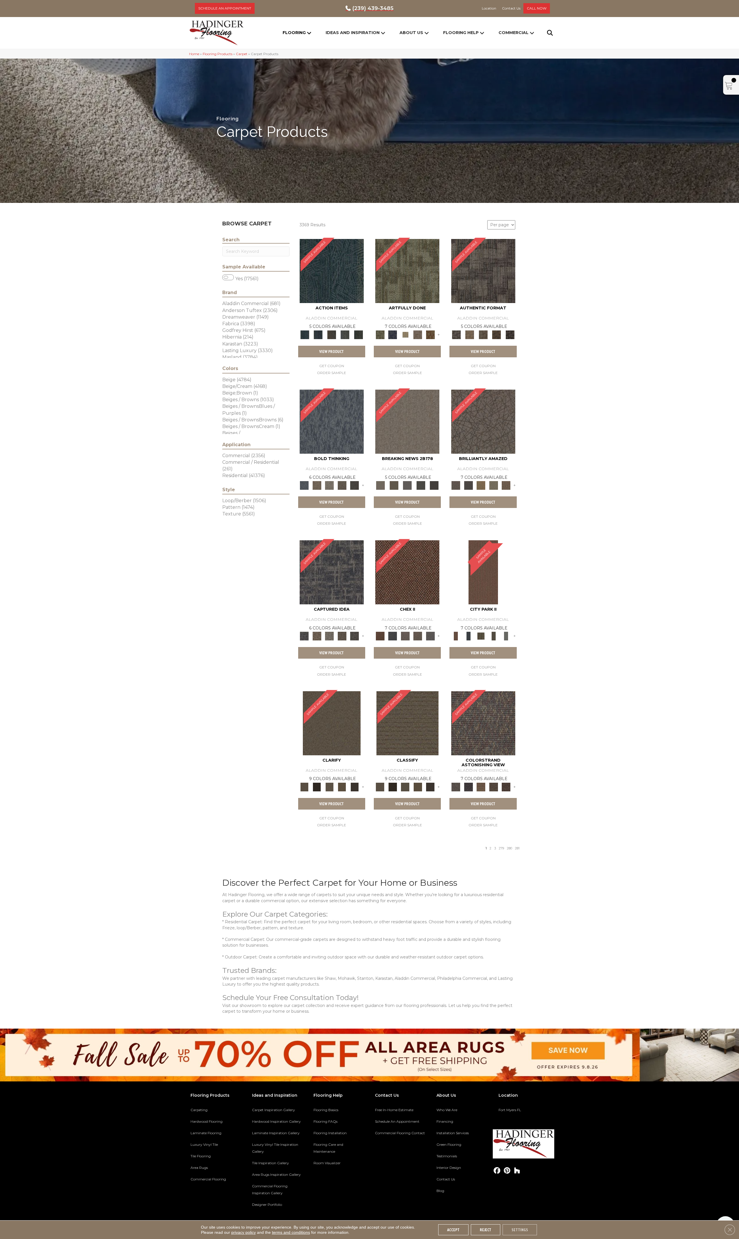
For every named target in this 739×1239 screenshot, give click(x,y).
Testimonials (446, 1156)
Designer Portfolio (267, 1204)
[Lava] (329, 485)
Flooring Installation (330, 1133)
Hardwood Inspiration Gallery (276, 1121)
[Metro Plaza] (417, 635)
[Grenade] (316, 485)
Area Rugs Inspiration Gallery (276, 1174)
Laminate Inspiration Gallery (276, 1133)
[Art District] (405, 635)
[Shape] (332, 421)
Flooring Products (217, 54)
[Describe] (329, 786)
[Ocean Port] (318, 334)
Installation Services (452, 1133)
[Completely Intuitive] (480, 485)
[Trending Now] (407, 421)
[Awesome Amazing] (417, 334)
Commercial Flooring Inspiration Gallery (270, 1189)
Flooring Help (461, 32)
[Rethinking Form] (497, 334)
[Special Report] (394, 485)
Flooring (294, 32)
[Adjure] (354, 786)
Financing (444, 1121)
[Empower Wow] (493, 485)
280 (509, 848)
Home (194, 54)
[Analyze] (316, 786)
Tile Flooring (201, 1156)
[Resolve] (332, 722)
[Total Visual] (480, 786)
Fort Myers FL (510, 1110)
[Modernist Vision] (405, 334)
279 (501, 848)
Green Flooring (448, 1144)
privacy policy (243, 1232)
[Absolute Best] (493, 786)
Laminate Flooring (206, 1133)
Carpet (241, 54)
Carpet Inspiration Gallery (273, 1110)
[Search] (546, 33)
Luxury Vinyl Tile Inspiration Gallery (275, 1148)
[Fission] (342, 485)
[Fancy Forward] (483, 722)
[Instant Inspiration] (506, 485)
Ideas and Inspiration (353, 32)
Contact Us (445, 1179)
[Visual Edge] (483, 270)
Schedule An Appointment (397, 1121)
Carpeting (199, 1110)
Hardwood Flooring (207, 1121)
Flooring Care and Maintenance (328, 1148)
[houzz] (517, 1170)
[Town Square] (430, 635)
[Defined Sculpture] (469, 334)
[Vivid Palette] (430, 334)
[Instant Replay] (407, 485)
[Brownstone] (331, 334)
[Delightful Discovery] (407, 270)
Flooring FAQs (325, 1121)
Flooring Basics (325, 1110)
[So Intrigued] (483, 421)
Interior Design (448, 1167)
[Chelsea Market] (407, 572)
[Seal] (354, 485)
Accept (453, 1229)
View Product (331, 351)
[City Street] (358, 334)
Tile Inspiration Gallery (270, 1163)
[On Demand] (421, 485)
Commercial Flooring (208, 1179)
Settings (520, 1229)
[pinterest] (507, 1170)
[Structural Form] (510, 334)
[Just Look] (506, 786)
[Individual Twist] (483, 334)
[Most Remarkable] (392, 334)
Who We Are (446, 1110)
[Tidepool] (332, 270)
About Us (411, 32)
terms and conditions (291, 1232)
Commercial (514, 32)
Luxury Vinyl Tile (204, 1144)
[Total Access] (434, 485)
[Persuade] (342, 786)
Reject (485, 1229)
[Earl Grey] (345, 334)
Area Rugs (199, 1167)
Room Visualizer (327, 1163)
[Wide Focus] (468, 786)
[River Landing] (392, 635)
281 (517, 848)
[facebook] (497, 1170)
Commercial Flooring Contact (400, 1133)
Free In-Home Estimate (394, 1110)
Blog (440, 1190)
